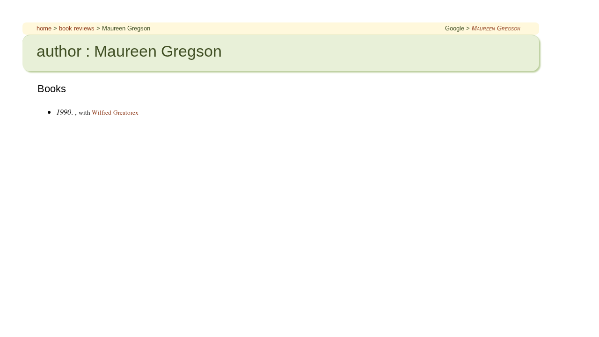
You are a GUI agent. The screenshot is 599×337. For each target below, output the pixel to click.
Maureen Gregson (496, 28)
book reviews (77, 28)
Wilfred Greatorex (115, 112)
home (44, 28)
